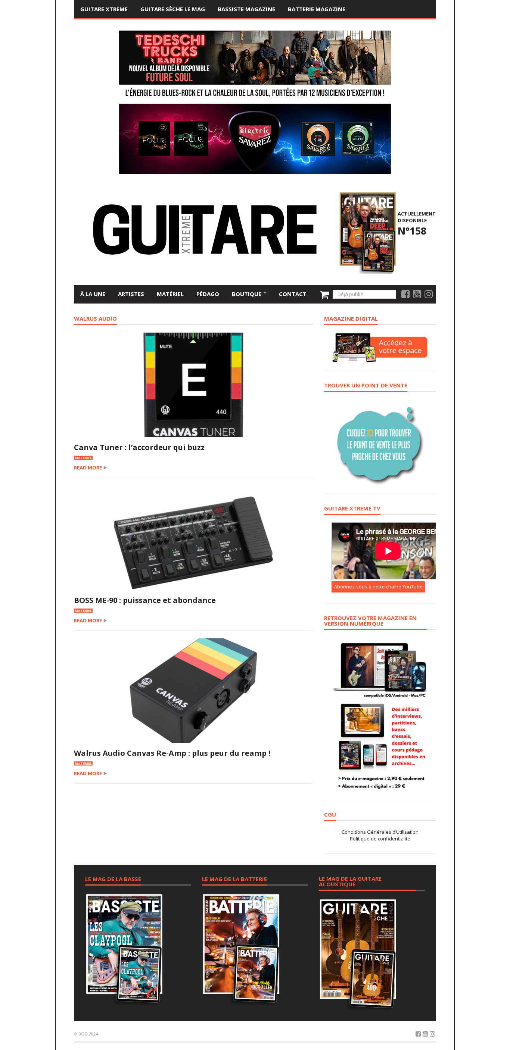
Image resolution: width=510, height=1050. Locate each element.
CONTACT (293, 294)
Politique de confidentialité (380, 838)
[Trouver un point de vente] (380, 442)
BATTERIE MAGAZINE (316, 9)
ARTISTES (131, 294)
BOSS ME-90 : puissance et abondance (145, 600)
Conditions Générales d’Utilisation (380, 832)
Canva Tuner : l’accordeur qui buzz (139, 447)
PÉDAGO (207, 294)
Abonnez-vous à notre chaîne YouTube (378, 586)
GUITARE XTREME (104, 9)
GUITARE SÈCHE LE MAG (172, 9)
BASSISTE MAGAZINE (246, 9)
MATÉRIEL (170, 294)
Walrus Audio (95, 319)
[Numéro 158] (366, 232)
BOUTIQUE (247, 294)
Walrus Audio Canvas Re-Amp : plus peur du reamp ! (172, 753)
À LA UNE (92, 294)
